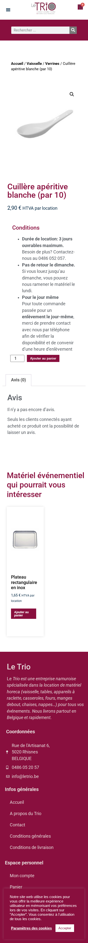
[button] (71, 94)
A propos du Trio (25, 813)
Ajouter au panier (43, 358)
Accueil (17, 63)
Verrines (52, 63)
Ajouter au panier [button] (21, 613)
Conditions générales (30, 836)
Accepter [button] (64, 928)
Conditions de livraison (32, 847)
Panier (16, 887)
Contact (17, 824)
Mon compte (22, 875)
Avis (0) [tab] (18, 379)
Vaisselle (34, 63)
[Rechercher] (73, 30)
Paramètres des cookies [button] (31, 928)
